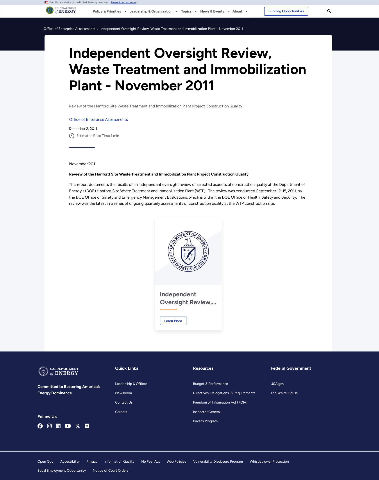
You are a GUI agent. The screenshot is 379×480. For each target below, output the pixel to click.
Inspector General (206, 412)
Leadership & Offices (131, 384)
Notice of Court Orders (110, 470)
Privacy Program (205, 421)
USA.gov (277, 384)
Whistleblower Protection (269, 461)
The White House (284, 393)
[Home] (61, 12)
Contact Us (123, 402)
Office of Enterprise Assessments (98, 119)
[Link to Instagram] (49, 426)
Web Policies (176, 461)
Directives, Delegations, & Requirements (224, 393)
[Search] (329, 11)
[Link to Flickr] (87, 426)
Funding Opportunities (286, 11)
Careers (121, 412)
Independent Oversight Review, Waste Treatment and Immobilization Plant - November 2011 (186, 298)
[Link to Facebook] (40, 426)
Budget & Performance (210, 384)
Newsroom (123, 393)
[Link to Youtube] (68, 426)
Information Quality (119, 461)
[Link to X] (77, 426)
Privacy (91, 461)
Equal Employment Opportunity (62, 470)
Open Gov (45, 461)
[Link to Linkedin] (58, 426)
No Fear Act (150, 461)
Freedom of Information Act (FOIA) (220, 402)
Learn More (171, 321)
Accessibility (70, 461)
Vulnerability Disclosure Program (218, 461)
